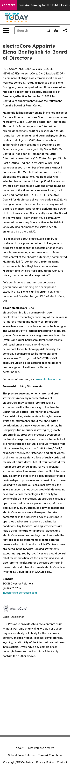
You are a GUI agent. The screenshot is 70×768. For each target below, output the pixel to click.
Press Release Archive (40, 748)
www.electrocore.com (49, 379)
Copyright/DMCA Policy (18, 762)
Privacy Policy (45, 762)
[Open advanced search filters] (56, 30)
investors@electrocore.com (20, 592)
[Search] (48, 30)
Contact (62, 762)
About (19, 748)
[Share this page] (65, 30)
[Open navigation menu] (6, 30)
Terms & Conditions (50, 755)
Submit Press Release (21, 755)
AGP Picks (8, 5)
